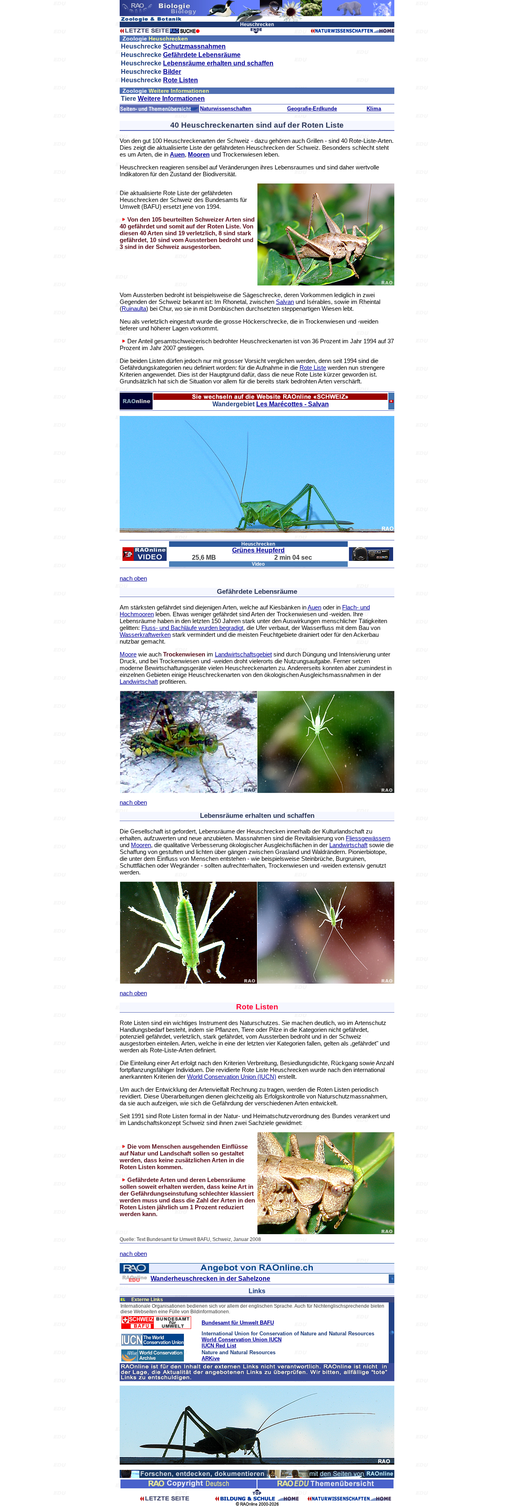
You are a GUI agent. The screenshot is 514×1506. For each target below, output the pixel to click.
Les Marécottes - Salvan (292, 404)
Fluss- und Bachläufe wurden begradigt (192, 627)
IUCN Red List (219, 1346)
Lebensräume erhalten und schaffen (218, 63)
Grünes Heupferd (258, 550)
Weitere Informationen (171, 98)
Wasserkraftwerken (145, 634)
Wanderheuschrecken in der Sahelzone (210, 1278)
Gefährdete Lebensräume (202, 54)
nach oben (133, 578)
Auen (177, 154)
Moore (128, 654)
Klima (374, 109)
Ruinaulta (134, 308)
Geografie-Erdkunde (312, 109)
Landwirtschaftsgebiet (243, 654)
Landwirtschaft (139, 681)
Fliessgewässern (368, 838)
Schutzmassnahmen (194, 46)
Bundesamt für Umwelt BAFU (238, 1323)
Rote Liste (313, 367)
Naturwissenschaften (225, 109)
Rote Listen (180, 80)
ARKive (211, 1358)
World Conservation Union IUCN (241, 1340)
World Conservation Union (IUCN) (231, 1076)
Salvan (285, 301)
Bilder (172, 71)
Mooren (199, 154)
